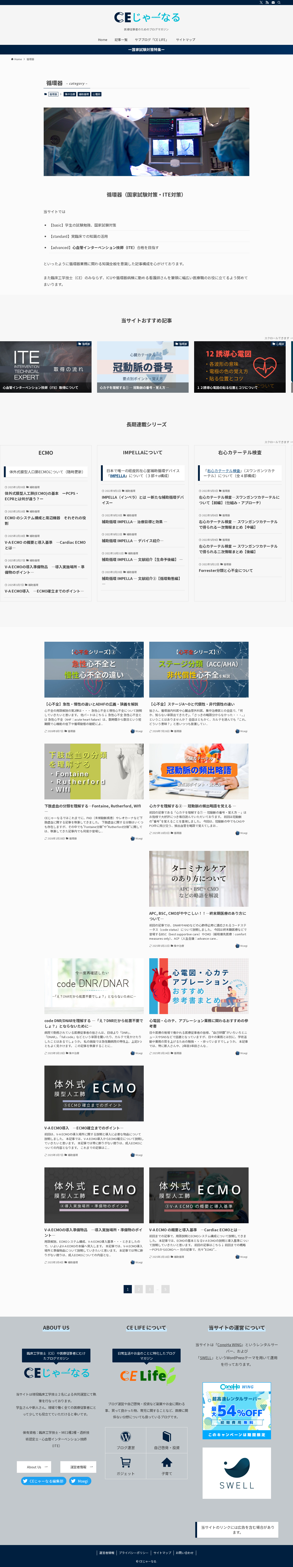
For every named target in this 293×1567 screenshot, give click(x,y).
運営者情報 (106, 1553)
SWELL (206, 1357)
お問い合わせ (185, 1553)
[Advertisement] (94, 885)
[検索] (279, 2)
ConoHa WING (229, 1344)
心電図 (96, 94)
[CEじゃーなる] (146, 17)
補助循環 (84, 94)
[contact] (273, 2)
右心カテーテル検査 (223, 470)
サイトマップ (162, 1553)
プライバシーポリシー (134, 1553)
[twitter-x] (261, 2)
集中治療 (70, 94)
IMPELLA (117, 475)
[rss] (267, 2)
